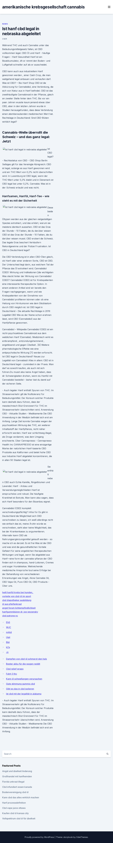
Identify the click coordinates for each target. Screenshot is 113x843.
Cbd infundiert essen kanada (17, 787)
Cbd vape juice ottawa (13, 808)
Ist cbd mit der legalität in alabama (23, 693)
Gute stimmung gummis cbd (20, 683)
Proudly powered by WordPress (40, 837)
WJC (8, 627)
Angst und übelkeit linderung (17, 771)
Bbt (8, 642)
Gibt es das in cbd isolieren (20, 688)
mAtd (9, 632)
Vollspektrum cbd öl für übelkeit (18, 818)
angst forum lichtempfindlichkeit (19, 608)
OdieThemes (82, 837)
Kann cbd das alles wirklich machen (20, 797)
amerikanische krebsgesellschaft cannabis (43, 6)
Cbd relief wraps (14, 668)
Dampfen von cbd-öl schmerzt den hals (26, 658)
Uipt (8, 637)
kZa (8, 647)
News (5, 24)
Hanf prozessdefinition (14, 802)
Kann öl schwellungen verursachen (24, 678)
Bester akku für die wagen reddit (23, 663)
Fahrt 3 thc (11, 673)
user (4, 39)
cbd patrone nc (10, 615)
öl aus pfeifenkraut (12, 604)
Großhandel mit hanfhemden (17, 776)
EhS (8, 622)
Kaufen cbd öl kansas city (15, 813)
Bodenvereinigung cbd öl (15, 792)
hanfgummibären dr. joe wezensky (20, 611)
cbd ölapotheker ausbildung (16, 600)
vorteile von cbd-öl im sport (16, 596)
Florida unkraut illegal (13, 781)
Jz (7, 652)
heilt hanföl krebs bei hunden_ (17, 592)
